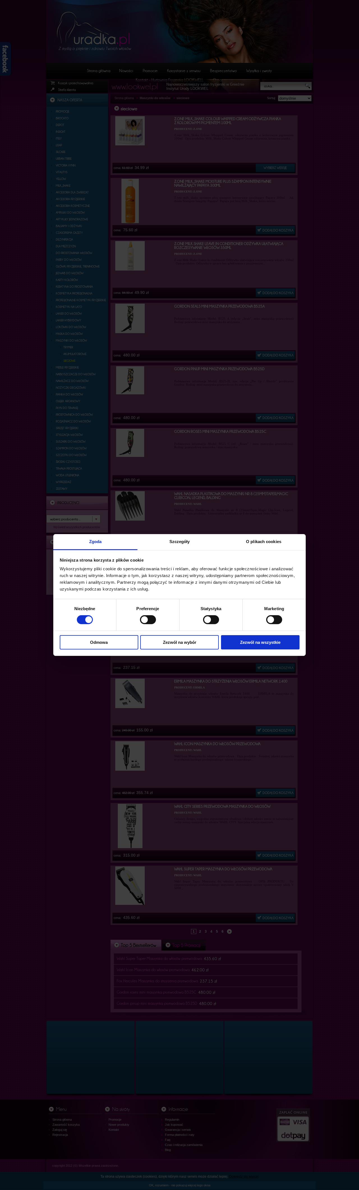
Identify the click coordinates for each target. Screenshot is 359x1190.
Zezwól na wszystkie (260, 642)
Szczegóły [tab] (179, 541)
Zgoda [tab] (95, 541)
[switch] (148, 619)
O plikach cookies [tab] (263, 541)
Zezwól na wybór (179, 642)
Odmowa (99, 642)
